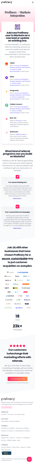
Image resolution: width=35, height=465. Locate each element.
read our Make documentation (15, 84)
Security (23, 447)
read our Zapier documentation (15, 70)
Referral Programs (15, 421)
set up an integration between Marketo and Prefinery (20, 66)
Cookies (28, 447)
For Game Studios (20, 414)
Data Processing (5, 450)
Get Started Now (6, 407)
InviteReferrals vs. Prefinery (22, 431)
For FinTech (10, 414)
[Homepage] (6, 2)
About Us (12, 438)
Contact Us (19, 438)
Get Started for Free (17, 379)
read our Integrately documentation (17, 98)
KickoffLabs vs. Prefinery (8, 428)
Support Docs (5, 438)
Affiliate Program (12, 440)
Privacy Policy (16, 447)
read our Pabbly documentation (16, 112)
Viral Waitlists (5, 421)
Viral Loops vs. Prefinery (22, 428)
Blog (19, 440)
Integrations (26, 438)
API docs (18, 121)
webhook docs (20, 134)
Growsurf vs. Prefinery (7, 431)
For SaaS (3, 414)
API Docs (3, 440)
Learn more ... (17, 198)
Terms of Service (6, 447)
